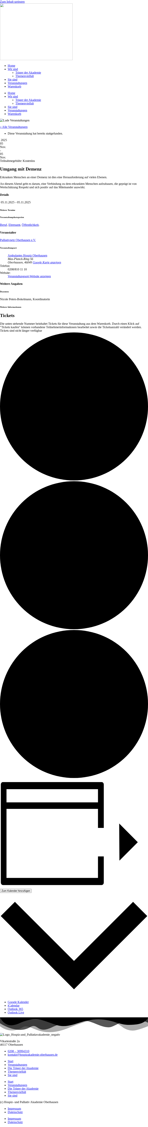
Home (11, 65)
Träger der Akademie (28, 72)
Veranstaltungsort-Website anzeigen (29, 276)
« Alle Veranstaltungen (14, 127)
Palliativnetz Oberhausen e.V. (18, 240)
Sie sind (12, 79)
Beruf (3, 224)
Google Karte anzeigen (47, 262)
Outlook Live (16, 1012)
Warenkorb (14, 86)
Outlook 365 (15, 1009)
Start (10, 1061)
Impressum (14, 1108)
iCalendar (13, 1005)
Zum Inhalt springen (12, 1)
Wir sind (13, 69)
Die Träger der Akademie (23, 1068)
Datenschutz (15, 1112)
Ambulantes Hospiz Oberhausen (27, 255)
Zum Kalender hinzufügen (16, 890)
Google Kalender (18, 1002)
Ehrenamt (14, 224)
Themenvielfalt (24, 76)
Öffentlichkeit (30, 224)
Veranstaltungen (17, 83)
